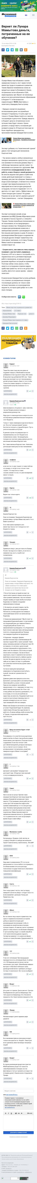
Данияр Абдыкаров (9, 317)
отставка (17, 310)
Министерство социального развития (19, 307)
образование (7, 310)
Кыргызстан (22, 314)
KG (26, 15)
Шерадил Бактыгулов (10, 323)
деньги (31, 314)
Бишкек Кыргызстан (17, 401)
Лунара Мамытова (9, 314)
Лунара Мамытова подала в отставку (15, 320)
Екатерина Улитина (8, 45)
